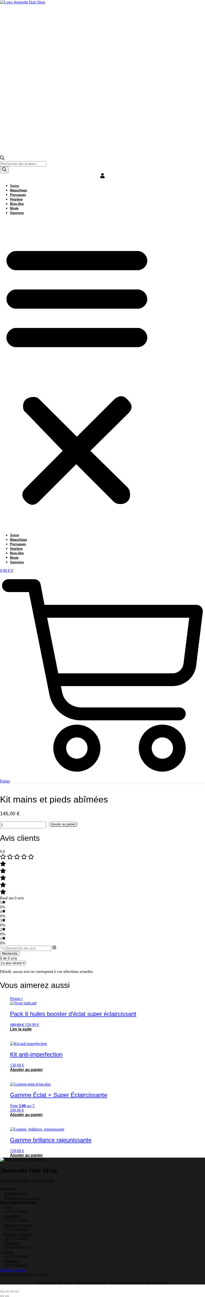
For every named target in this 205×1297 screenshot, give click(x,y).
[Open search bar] (2, 159)
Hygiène (16, 199)
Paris (8, 1207)
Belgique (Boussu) (18, 1234)
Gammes (17, 213)
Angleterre (12, 1216)
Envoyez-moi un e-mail (22, 1198)
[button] (77, 374)
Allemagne (12, 1243)
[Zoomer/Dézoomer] (2, 1291)
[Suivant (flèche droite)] (7, 1296)
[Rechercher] (4, 169)
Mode (14, 208)
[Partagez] (12, 1291)
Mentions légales (13, 1270)
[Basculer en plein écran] (7, 1291)
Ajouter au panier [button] (26, 1070)
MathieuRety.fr (157, 1282)
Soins (14, 186)
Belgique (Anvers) (18, 1225)
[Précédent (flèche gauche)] (2, 1296)
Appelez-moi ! (16, 1193)
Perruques (18, 195)
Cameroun (12, 1261)
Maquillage (18, 190)
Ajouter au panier (63, 824)
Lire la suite (21, 1029)
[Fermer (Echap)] (17, 1291)
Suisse (9, 1252)
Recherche (10, 953)
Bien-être (17, 204)
